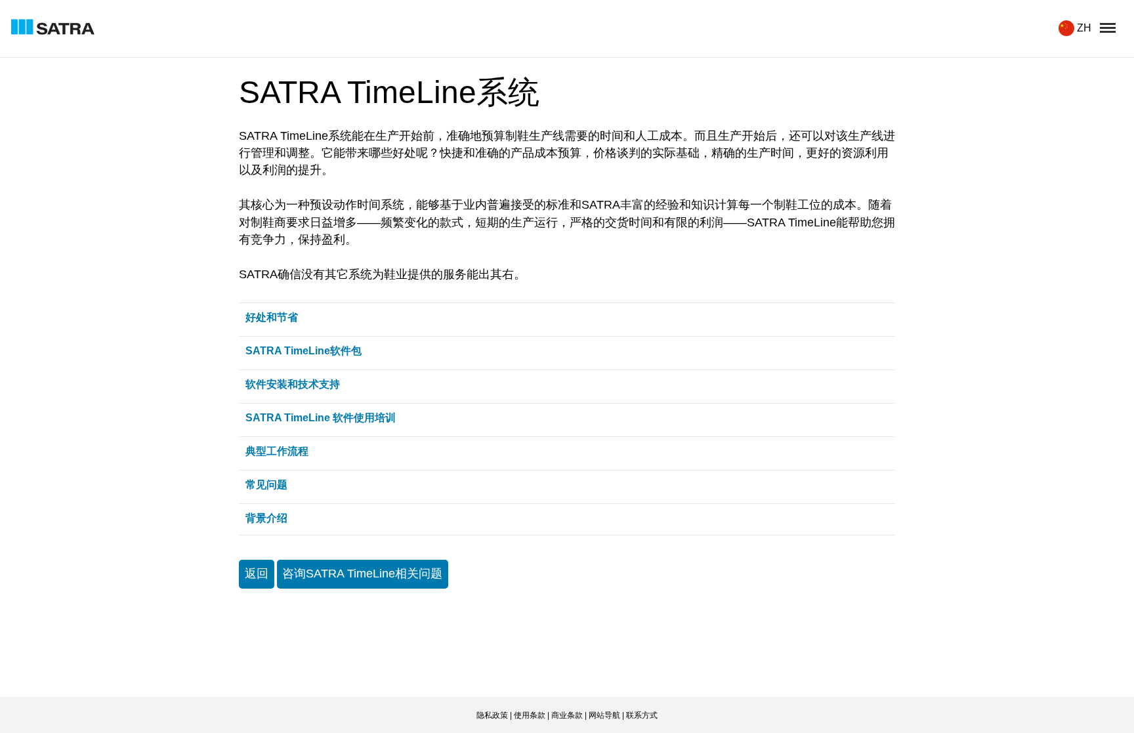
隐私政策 (492, 715)
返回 (256, 573)
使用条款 (529, 715)
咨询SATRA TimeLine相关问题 (362, 573)
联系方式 (642, 715)
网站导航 (604, 715)
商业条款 (567, 715)
